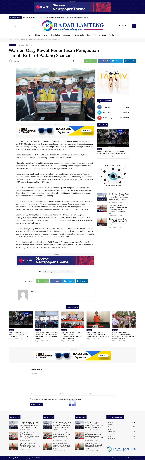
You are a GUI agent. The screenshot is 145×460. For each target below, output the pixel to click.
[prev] (131, 17)
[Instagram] (122, 25)
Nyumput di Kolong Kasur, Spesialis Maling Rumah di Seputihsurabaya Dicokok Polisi (50, 17)
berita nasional (69, 272)
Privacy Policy (132, 458)
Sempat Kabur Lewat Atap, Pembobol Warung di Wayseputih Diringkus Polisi (111, 153)
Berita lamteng (59, 272)
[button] (134, 26)
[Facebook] (119, 25)
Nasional (17, 39)
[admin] (11, 61)
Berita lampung (48, 272)
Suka (127, 107)
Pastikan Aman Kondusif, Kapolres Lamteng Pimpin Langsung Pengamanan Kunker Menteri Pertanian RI (123, 335)
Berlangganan (124, 118)
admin (16, 61)
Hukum (100, 149)
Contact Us (123, 458)
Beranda (11, 39)
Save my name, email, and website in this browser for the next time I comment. (57, 399)
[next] (135, 17)
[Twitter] (125, 25)
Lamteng (100, 199)
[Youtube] (128, 25)
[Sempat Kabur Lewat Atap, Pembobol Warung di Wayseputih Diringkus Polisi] (113, 138)
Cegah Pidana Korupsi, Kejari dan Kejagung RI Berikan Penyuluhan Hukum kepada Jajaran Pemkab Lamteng (119, 197)
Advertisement (113, 458)
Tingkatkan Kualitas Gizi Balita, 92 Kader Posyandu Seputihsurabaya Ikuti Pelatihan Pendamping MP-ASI (118, 209)
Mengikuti (126, 112)
